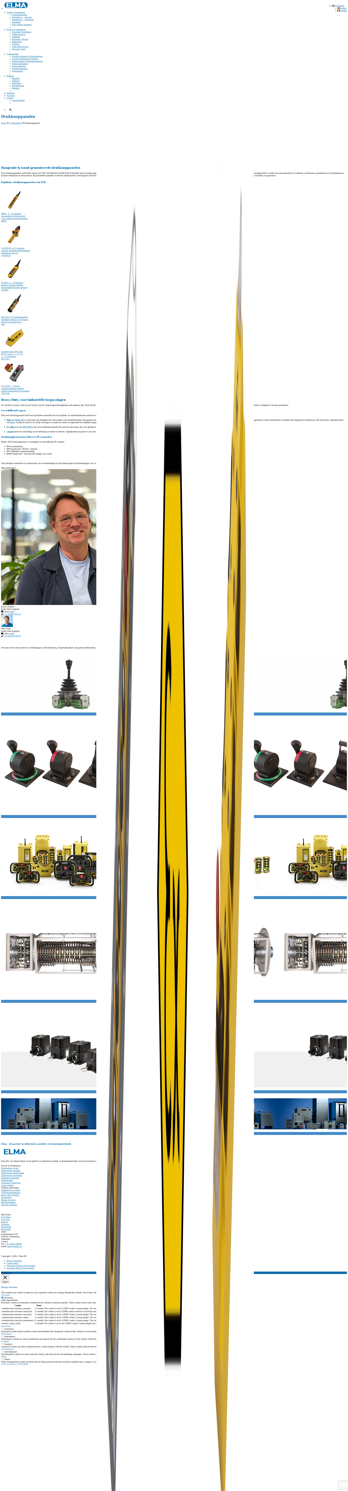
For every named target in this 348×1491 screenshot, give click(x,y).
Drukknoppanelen (19, 68)
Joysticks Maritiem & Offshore (25, 59)
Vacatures (11, 95)
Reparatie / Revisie (20, 39)
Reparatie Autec (19, 49)
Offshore (16, 81)
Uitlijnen (15, 44)
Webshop (11, 93)
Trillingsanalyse (18, 34)
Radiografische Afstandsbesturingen (27, 61)
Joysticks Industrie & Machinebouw (27, 56)
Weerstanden (17, 71)
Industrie (15, 88)
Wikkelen (16, 37)
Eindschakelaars (19, 66)
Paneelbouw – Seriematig (23, 20)
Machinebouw (18, 86)
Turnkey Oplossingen (16, 12)
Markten (10, 76)
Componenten (13, 54)
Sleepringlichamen (20, 64)
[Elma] (16, 8)
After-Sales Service (20, 46)
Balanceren (17, 42)
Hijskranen (16, 83)
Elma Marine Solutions (22, 24)
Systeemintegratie (19, 15)
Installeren (16, 22)
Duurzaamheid (18, 100)
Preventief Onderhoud (21, 32)
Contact (10, 98)
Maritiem (16, 78)
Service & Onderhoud (16, 29)
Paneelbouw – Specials (22, 17)
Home (3, 123)
